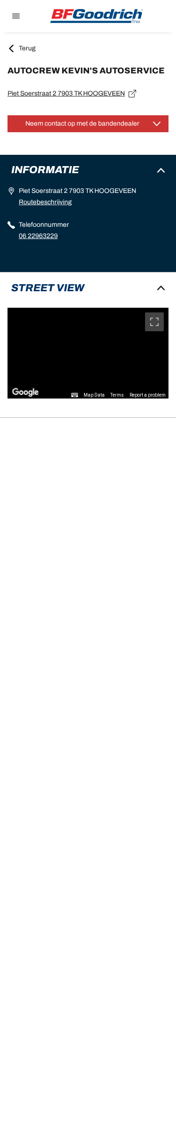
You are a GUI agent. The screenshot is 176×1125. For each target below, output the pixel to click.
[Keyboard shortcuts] (74, 395)
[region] (88, 353)
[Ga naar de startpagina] (96, 16)
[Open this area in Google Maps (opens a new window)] (25, 392)
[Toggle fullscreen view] (154, 321)
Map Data (94, 395)
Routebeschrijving (45, 202)
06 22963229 (38, 235)
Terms (117, 395)
